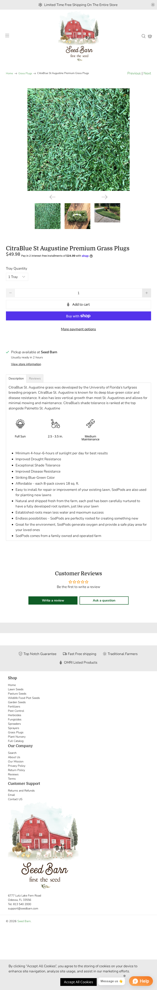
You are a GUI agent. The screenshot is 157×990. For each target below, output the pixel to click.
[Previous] (52, 197)
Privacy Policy (16, 766)
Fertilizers (14, 707)
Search (12, 753)
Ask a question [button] (104, 600)
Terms (12, 779)
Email (11, 795)
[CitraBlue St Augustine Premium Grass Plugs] (78, 139)
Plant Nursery (17, 737)
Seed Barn (24, 921)
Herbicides (14, 715)
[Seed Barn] (78, 36)
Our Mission (16, 761)
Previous (134, 73)
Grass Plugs (25, 73)
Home (9, 73)
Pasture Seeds (17, 694)
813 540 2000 (22, 904)
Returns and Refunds (21, 791)
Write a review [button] (53, 600)
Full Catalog (16, 741)
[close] (153, 5)
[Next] (104, 197)
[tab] (16, 378)
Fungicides (14, 719)
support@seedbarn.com (23, 908)
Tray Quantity (16, 268)
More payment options (78, 329)
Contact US (15, 799)
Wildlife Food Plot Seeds (24, 698)
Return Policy (16, 770)
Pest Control (16, 711)
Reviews (13, 774)
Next (147, 73)
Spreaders (14, 724)
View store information (26, 364)
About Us (14, 757)
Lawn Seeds (16, 689)
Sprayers (13, 728)
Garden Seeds (17, 702)
